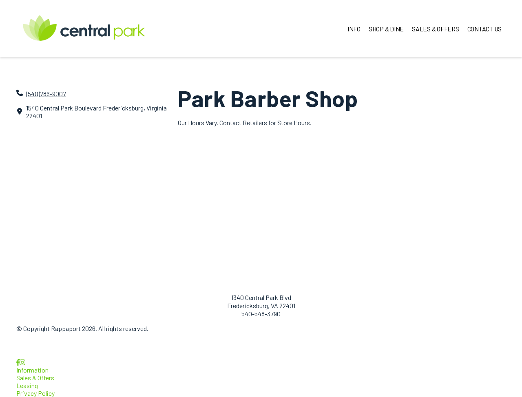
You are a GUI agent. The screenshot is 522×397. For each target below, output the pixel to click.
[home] (84, 28)
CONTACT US (484, 29)
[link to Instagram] (22, 362)
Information (32, 370)
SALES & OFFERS (435, 29)
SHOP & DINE (386, 29)
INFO (354, 29)
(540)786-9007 (46, 93)
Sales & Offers (35, 378)
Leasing (27, 385)
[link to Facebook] (18, 362)
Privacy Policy (35, 393)
